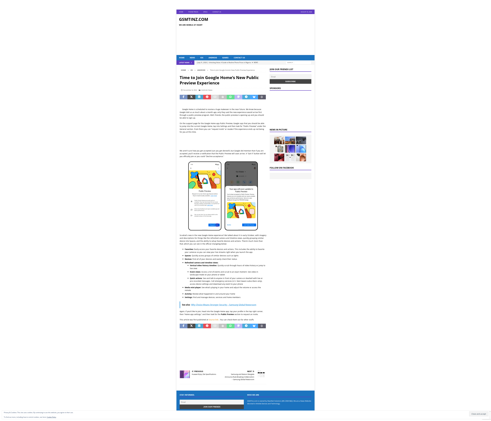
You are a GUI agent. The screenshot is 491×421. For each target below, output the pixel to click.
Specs (205, 12)
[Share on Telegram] (246, 97)
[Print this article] (223, 97)
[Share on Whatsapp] (231, 97)
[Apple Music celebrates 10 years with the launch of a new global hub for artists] (290, 140)
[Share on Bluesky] (254, 97)
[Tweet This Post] (191, 97)
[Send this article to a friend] (215, 97)
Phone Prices (193, 12)
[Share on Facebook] (183, 97)
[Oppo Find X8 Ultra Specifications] (301, 157)
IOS (201, 57)
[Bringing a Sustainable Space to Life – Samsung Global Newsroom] (279, 140)
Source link (214, 319)
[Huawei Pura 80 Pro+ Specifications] (279, 157)
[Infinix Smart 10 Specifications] (301, 149)
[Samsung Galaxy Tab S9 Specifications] (290, 149)
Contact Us (217, 12)
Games (225, 57)
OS (192, 70)
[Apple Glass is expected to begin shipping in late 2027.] (301, 140)
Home (181, 12)
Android (213, 57)
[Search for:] (298, 62)
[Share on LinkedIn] (199, 97)
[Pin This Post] (207, 97)
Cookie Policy (51, 417)
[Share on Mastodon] (238, 97)
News (192, 57)
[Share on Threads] (262, 97)
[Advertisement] (268, 34)
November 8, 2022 (190, 90)
